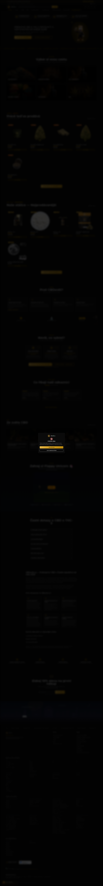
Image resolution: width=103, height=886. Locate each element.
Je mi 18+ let (51, 447)
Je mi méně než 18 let (51, 450)
